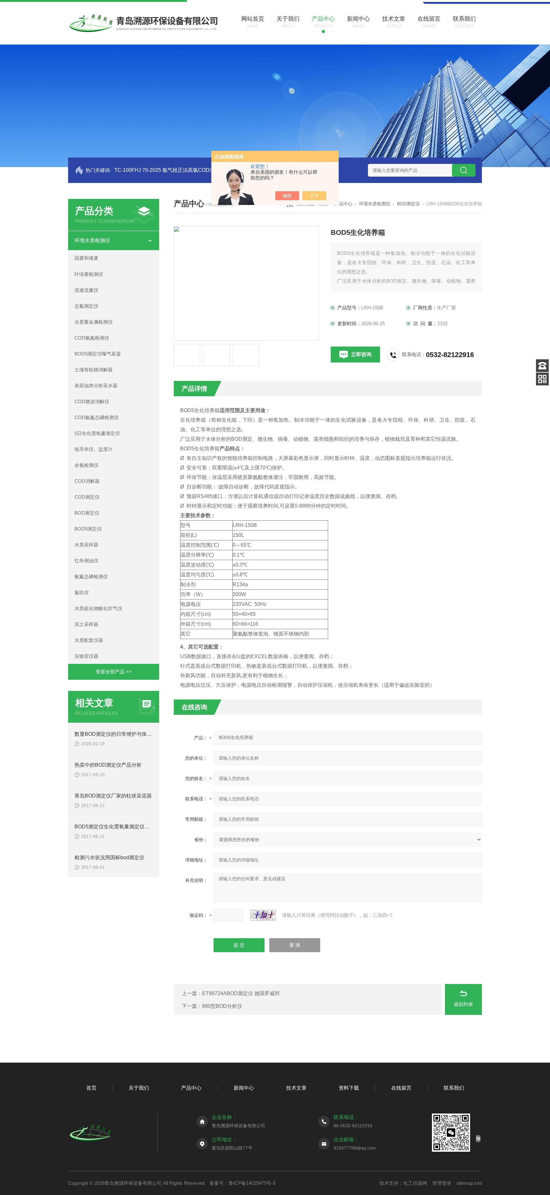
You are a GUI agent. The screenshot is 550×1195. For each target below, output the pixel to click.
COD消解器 (87, 481)
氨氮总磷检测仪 (91, 576)
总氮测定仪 (86, 306)
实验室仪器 (86, 656)
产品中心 (343, 203)
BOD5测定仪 (88, 528)
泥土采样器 (86, 624)
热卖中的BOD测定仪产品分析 (108, 765)
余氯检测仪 (86, 465)
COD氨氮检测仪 (91, 338)
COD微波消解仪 (91, 401)
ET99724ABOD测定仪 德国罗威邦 (241, 993)
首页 (91, 1088)
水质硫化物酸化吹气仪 (98, 608)
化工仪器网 (415, 1183)
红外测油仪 (86, 560)
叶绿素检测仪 (88, 274)
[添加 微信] (542, 379)
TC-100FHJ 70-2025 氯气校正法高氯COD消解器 (169, 170)
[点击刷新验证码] (263, 915)
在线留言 (401, 1088)
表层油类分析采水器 (95, 385)
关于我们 (139, 1088)
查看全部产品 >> (113, 671)
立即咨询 (361, 354)
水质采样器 (86, 544)
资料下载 (349, 1088)
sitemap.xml (469, 1183)
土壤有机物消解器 (93, 369)
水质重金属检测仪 (93, 322)
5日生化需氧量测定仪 (97, 433)
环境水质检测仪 (92, 240)
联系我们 (454, 1088)
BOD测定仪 (86, 513)
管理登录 (441, 1183)
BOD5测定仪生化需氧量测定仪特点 (114, 826)
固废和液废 (86, 258)
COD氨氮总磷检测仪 (96, 417)
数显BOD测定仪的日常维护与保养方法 (118, 734)
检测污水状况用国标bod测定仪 (109, 857)
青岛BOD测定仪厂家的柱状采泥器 (113, 795)
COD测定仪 (87, 497)
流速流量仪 (86, 290)
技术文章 (296, 1088)
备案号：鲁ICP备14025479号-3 (242, 1183)
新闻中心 (244, 1088)
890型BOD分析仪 (222, 1006)
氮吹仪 (81, 592)
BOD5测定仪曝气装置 (97, 353)
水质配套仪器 (88, 640)
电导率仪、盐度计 (93, 449)
